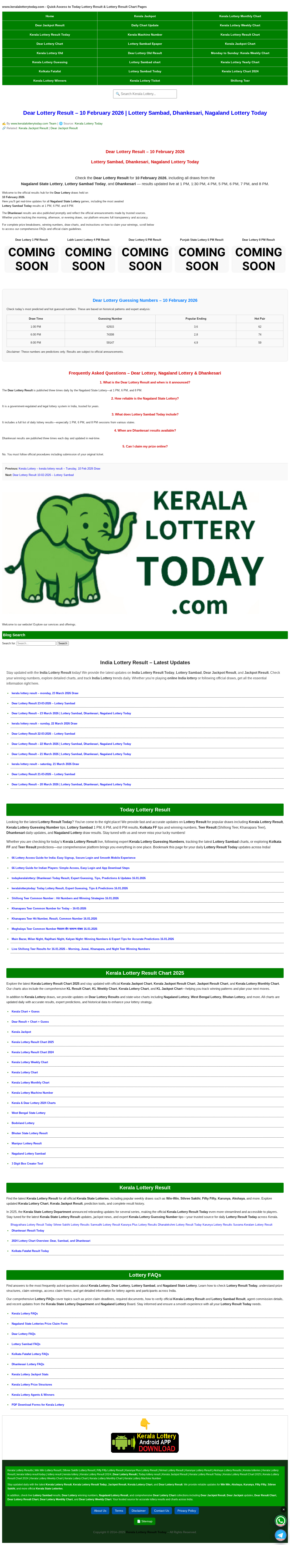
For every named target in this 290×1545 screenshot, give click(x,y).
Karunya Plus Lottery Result (141, 1470)
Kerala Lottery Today (89, 123)
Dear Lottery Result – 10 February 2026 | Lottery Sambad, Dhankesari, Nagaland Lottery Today (145, 113)
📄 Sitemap (144, 1521)
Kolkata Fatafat (50, 71)
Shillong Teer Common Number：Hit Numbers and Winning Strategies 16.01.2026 (65, 898)
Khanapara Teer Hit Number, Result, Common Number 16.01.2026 (54, 918)
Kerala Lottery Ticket (145, 80)
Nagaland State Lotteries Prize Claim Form (40, 1323)
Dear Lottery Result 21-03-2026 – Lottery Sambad (43, 774)
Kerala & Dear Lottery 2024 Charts (34, 1103)
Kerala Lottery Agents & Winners (33, 1394)
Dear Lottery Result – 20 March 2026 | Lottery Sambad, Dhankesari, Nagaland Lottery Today (71, 784)
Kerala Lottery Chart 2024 (240, 71)
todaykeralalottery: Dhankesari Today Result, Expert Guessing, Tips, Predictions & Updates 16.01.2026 (79, 878)
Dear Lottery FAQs (23, 1333)
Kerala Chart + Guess (25, 1011)
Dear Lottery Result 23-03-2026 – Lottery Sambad (43, 703)
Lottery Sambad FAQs (26, 1344)
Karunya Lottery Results (217, 1224)
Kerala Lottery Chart (25, 1072)
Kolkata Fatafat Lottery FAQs (30, 1354)
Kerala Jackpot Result (34, 128)
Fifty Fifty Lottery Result (110, 1470)
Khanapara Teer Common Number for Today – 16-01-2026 (49, 908)
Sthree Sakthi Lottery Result (79, 1470)
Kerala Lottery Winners (49, 80)
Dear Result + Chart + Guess (30, 1021)
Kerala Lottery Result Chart (240, 34)
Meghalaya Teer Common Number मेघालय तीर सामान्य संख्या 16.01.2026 (54, 928)
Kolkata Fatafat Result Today (30, 1251)
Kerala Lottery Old (50, 53)
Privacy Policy (186, 1510)
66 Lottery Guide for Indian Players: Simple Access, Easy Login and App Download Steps (71, 868)
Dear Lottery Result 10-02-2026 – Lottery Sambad (43, 475)
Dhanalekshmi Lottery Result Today (180, 1224)
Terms (119, 1510)
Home (50, 16)
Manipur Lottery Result (27, 1143)
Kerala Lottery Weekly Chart (240, 25)
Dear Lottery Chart (50, 43)
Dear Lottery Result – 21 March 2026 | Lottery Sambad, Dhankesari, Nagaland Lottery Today (71, 754)
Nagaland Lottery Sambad (29, 1153)
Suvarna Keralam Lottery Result (252, 1224)
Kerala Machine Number (145, 34)
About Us (100, 1510)
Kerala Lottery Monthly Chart (240, 16)
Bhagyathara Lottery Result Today (31, 1224)
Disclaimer (139, 1510)
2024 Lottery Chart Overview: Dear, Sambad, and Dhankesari (51, 1240)
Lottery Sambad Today (145, 71)
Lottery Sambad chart (144, 62)
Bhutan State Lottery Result (30, 1133)
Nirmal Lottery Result (171, 1470)
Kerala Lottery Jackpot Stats (30, 1374)
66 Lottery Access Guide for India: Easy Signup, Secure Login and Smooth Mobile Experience (73, 857)
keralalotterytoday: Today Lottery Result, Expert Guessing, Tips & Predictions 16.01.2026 (70, 888)
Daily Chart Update (145, 25)
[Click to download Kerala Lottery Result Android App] (145, 1442)
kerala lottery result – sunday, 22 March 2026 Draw (44, 723)
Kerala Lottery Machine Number (32, 1092)
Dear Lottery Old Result (145, 53)
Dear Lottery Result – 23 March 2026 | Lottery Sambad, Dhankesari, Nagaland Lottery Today (71, 713)
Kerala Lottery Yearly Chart (240, 62)
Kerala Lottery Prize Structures (32, 1384)
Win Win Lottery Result (48, 1470)
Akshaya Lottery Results (227, 1470)
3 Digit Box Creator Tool (27, 1163)
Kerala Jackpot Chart (240, 43)
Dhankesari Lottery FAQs (28, 1364)
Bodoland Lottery (23, 1123)
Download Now (145, 1456)
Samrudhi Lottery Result (105, 1224)
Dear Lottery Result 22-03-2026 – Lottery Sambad (43, 733)
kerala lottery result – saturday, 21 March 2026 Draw (45, 764)
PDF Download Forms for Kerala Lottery (38, 1404)
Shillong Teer (240, 80)
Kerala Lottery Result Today (50, 34)
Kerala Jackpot (145, 16)
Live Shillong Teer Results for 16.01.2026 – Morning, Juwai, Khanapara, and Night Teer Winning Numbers (81, 949)
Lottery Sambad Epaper (145, 43)
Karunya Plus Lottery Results (139, 1224)
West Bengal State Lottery (28, 1112)
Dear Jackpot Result (50, 25)
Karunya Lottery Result (198, 1470)
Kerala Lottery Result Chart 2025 (33, 1042)
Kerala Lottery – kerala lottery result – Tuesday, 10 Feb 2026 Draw (59, 468)
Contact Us (161, 1510)
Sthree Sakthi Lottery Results (71, 1224)
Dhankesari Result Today (28, 1230)
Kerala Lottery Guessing (50, 62)
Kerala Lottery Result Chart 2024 (33, 1052)
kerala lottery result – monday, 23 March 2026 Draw (45, 693)
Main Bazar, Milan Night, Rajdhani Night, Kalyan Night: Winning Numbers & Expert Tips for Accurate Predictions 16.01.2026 (93, 939)
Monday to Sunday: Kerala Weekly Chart (240, 53)
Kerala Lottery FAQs (25, 1313)
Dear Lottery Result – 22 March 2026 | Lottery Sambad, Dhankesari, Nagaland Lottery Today (71, 743)
